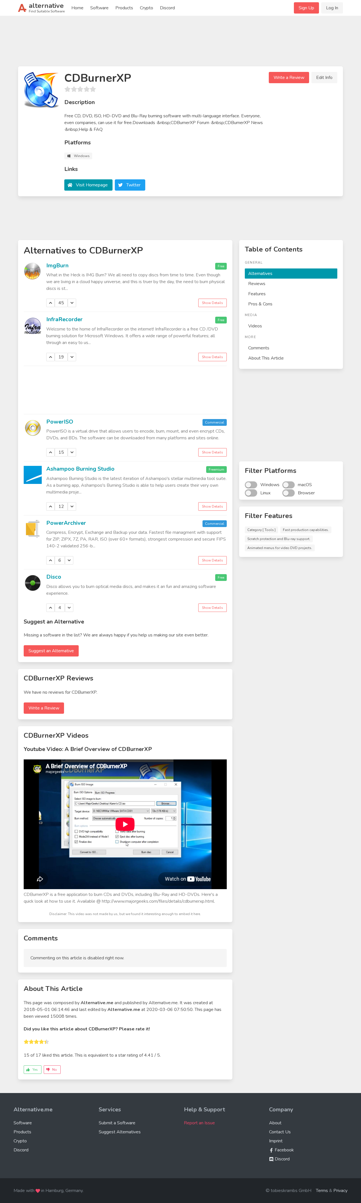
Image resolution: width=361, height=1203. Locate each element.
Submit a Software (117, 1123)
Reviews (256, 284)
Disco (53, 577)
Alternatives (260, 273)
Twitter (133, 185)
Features (257, 294)
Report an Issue (199, 1123)
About (275, 1123)
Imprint (276, 1141)
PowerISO (59, 422)
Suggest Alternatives (120, 1132)
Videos (255, 326)
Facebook (284, 1150)
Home (77, 8)
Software (99, 8)
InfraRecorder (64, 319)
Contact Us (280, 1132)
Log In (332, 8)
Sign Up (306, 8)
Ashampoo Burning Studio (80, 469)
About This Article (266, 358)
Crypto (146, 8)
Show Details (212, 303)
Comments (258, 348)
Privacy (340, 1190)
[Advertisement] (180, 43)
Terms (322, 1190)
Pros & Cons (260, 304)
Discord (167, 8)
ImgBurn (57, 265)
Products (124, 8)
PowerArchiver (66, 523)
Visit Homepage (92, 185)
